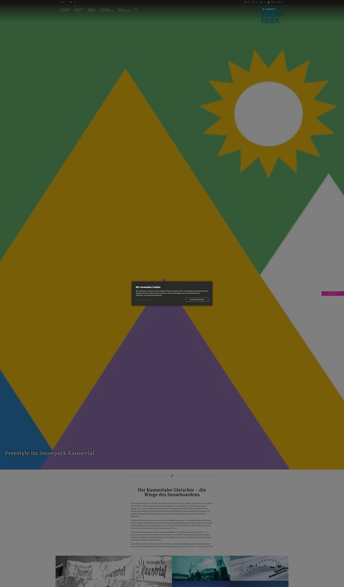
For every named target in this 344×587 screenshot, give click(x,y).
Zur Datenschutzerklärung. (153, 295)
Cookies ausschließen (143, 300)
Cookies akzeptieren (197, 299)
